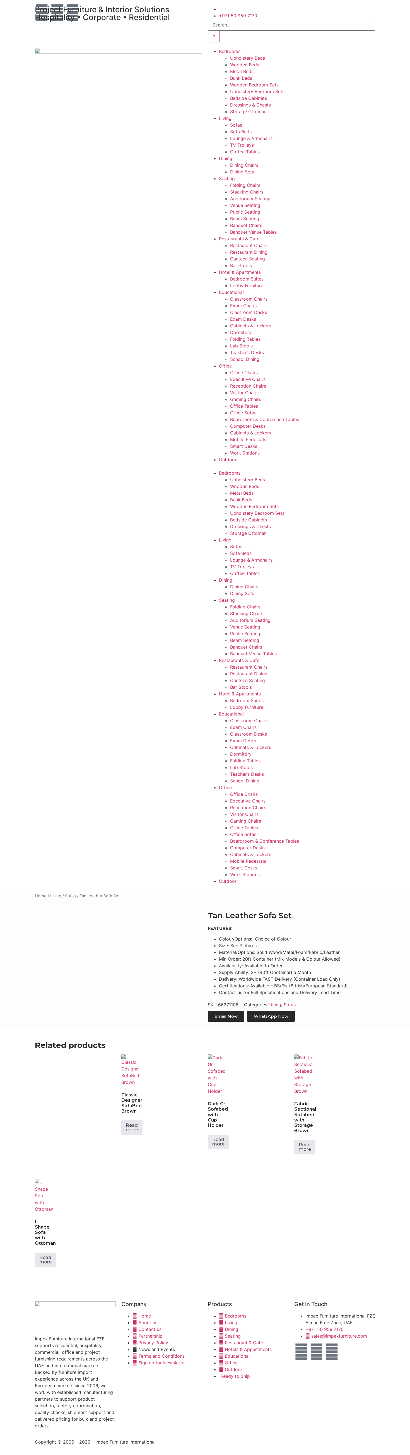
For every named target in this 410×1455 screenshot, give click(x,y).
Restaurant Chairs (248, 245)
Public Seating (245, 212)
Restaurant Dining (248, 252)
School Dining (244, 359)
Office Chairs (244, 372)
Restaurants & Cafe (239, 238)
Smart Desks (243, 446)
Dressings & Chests (250, 105)
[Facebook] (301, 1352)
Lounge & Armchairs (251, 138)
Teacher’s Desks (247, 352)
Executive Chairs (248, 379)
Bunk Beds (241, 78)
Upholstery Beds (247, 58)
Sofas (236, 125)
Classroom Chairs (248, 299)
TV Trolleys (242, 145)
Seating (227, 178)
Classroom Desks (248, 312)
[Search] (214, 36)
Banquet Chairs (246, 225)
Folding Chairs (245, 185)
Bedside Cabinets (248, 98)
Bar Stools (241, 265)
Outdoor (228, 459)
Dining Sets (242, 172)
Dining (225, 158)
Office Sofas (243, 412)
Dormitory (241, 332)
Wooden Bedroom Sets (254, 85)
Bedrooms (229, 51)
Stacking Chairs (246, 192)
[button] (291, 466)
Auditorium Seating (250, 198)
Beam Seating (244, 218)
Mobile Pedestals (248, 439)
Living (225, 118)
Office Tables (244, 406)
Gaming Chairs (245, 399)
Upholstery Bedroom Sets (257, 91)
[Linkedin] (332, 1352)
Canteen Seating (247, 259)
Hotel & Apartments (240, 272)
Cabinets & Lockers (250, 325)
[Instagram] (317, 1352)
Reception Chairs (248, 386)
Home (41, 895)
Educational (231, 292)
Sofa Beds (241, 131)
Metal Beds (242, 71)
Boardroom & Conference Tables (264, 419)
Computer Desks (248, 426)
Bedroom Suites (247, 279)
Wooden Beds (244, 64)
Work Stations (245, 453)
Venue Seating (245, 205)
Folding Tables (245, 339)
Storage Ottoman (248, 111)
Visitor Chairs (244, 392)
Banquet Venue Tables (253, 232)
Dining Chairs (244, 165)
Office (225, 366)
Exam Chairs (243, 305)
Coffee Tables (245, 151)
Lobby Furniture (246, 285)
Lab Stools (241, 346)
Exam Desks (243, 319)
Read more (132, 1127)
